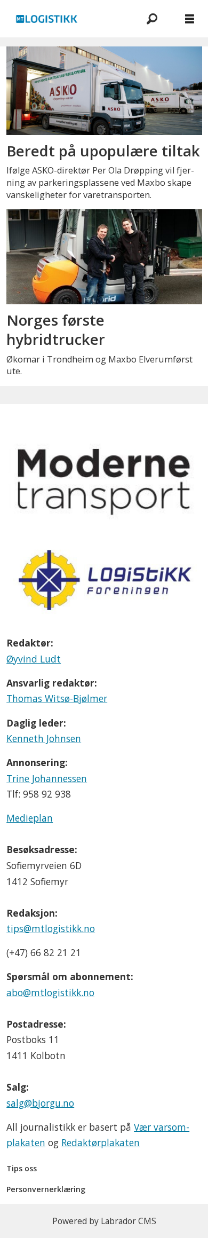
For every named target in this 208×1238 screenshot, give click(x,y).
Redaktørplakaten (100, 1142)
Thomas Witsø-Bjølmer (56, 698)
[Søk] (152, 18)
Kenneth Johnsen (43, 738)
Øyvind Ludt (33, 658)
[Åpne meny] (189, 19)
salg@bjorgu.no (40, 1103)
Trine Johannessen (46, 778)
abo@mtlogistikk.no (50, 992)
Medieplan (29, 817)
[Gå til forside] (66, 19)
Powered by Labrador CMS (104, 1221)
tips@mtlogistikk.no (50, 928)
